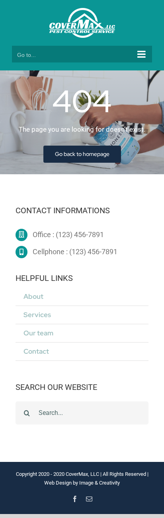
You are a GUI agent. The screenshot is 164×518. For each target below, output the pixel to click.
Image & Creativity (99, 483)
